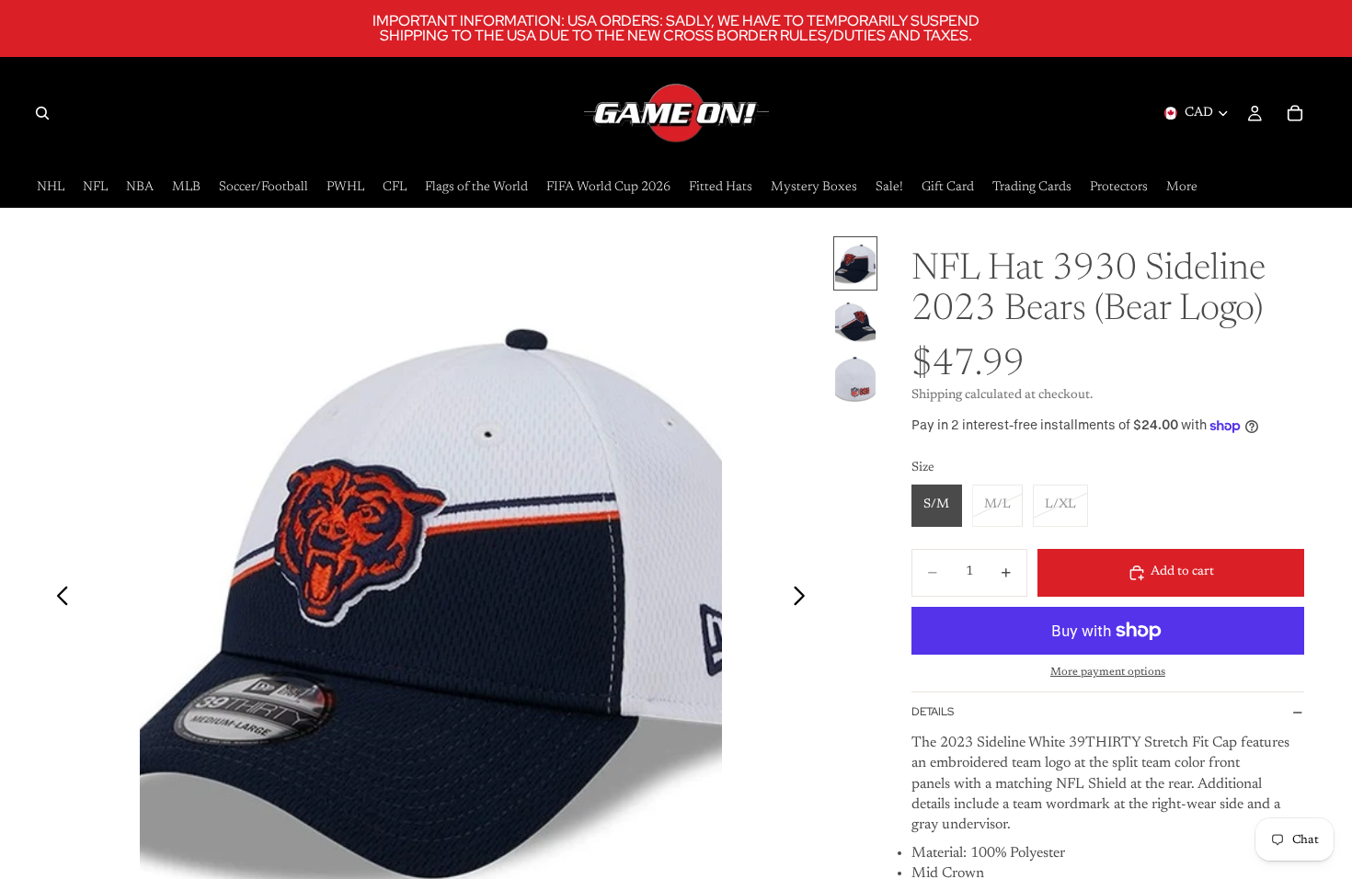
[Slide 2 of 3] (855, 321)
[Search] (42, 113)
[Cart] (1295, 113)
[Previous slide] (57, 599)
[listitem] (1182, 188)
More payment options (1107, 672)
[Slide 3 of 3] (855, 379)
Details (932, 711)
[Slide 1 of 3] (855, 263)
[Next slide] (804, 599)
